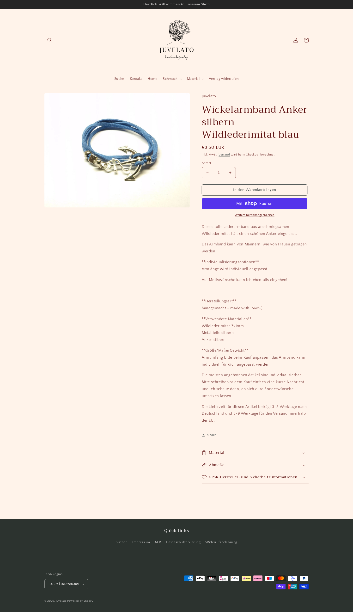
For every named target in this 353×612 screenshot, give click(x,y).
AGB (158, 542)
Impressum (141, 542)
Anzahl (206, 163)
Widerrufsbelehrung (221, 542)
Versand (224, 154)
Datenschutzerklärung (183, 542)
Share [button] (211, 435)
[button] (49, 40)
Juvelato (61, 601)
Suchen (122, 542)
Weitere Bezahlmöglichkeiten (254, 215)
